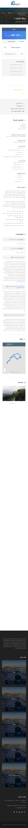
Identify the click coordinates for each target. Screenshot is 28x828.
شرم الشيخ (14, 750)
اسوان (14, 672)
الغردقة (14, 724)
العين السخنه (14, 699)
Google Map (22, 136)
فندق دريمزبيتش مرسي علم (14, 775)
